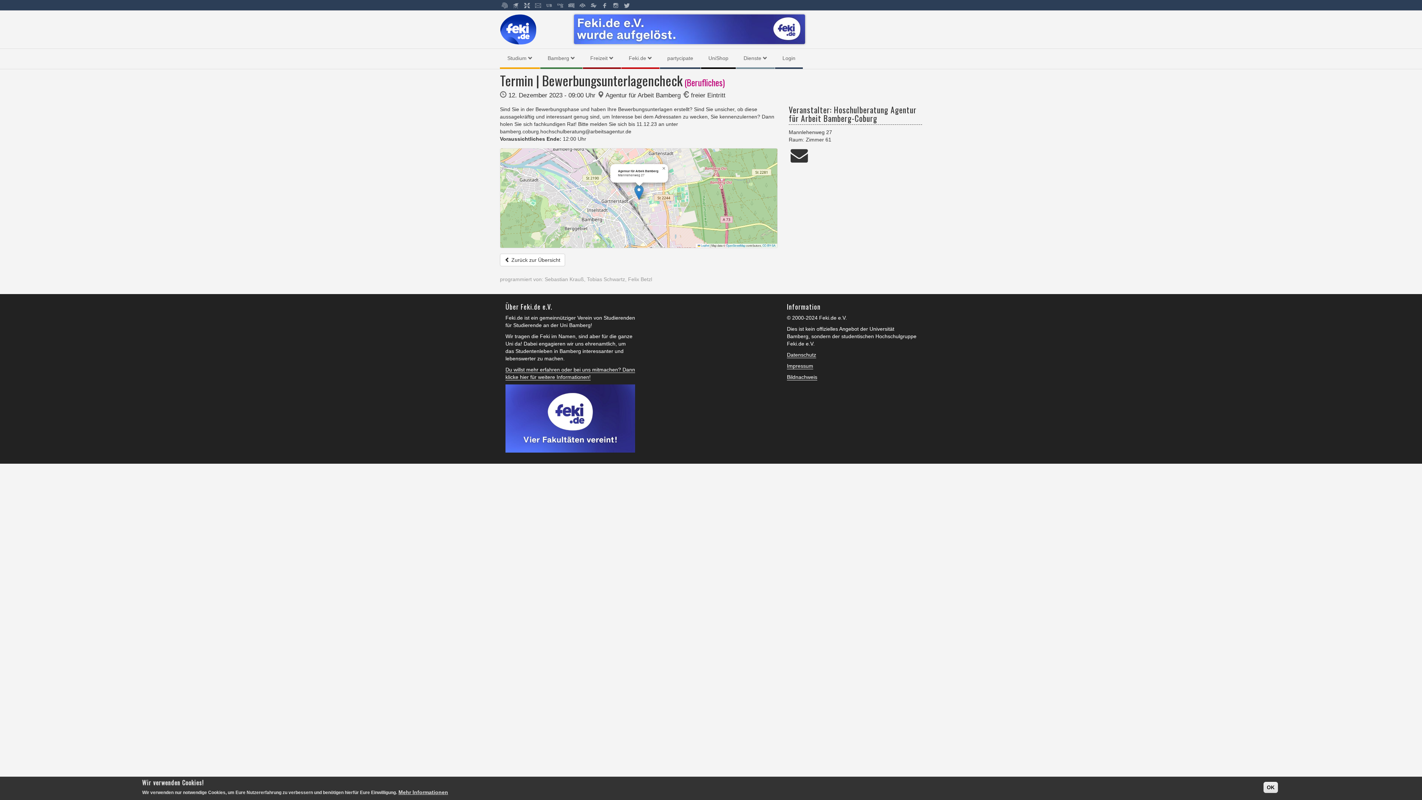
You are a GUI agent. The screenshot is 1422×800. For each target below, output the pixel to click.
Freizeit (599, 58)
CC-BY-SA (768, 245)
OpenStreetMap (735, 245)
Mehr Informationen (423, 792)
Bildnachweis (802, 377)
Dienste (752, 58)
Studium (517, 58)
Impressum (800, 366)
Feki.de (637, 58)
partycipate (680, 58)
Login (788, 58)
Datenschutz (801, 355)
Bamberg (558, 58)
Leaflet (704, 245)
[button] (639, 192)
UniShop (718, 58)
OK (1271, 787)
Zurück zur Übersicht (535, 260)
